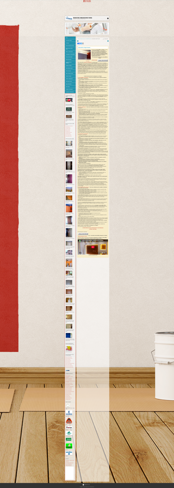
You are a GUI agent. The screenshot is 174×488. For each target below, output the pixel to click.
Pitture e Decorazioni (69, 51)
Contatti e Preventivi (69, 89)
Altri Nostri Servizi (69, 81)
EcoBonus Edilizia (69, 65)
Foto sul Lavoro (68, 70)
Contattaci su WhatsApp (70, 91)
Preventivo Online (69, 40)
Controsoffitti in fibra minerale (84, 187)
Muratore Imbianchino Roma (82, 18)
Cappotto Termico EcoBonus (69, 62)
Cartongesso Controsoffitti (70, 54)
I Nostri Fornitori (68, 76)
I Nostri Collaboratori (69, 78)
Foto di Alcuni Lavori (69, 68)
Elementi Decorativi (69, 56)
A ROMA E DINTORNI (92, 229)
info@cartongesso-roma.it (82, 236)
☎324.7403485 (87, 1)
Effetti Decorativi (68, 59)
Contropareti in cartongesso (83, 133)
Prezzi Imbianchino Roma (70, 45)
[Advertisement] (87, 9)
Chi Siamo (67, 43)
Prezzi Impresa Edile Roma (69, 49)
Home (67, 37)
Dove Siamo (68, 86)
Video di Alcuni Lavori (69, 73)
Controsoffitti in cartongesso (83, 77)
